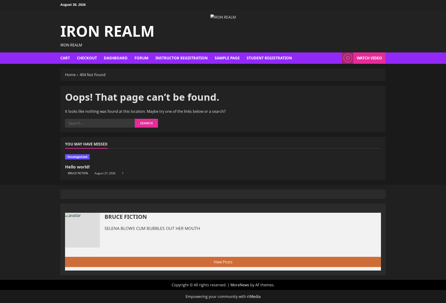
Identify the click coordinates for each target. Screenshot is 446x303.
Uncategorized (77, 157)
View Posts (223, 261)
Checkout (87, 58)
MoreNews (239, 284)
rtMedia (254, 296)
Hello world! (77, 167)
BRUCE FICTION (78, 173)
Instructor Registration (181, 58)
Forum (141, 58)
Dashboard (116, 58)
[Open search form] (337, 58)
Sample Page (227, 58)
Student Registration (269, 58)
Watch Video (369, 58)
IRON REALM (107, 31)
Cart (65, 58)
